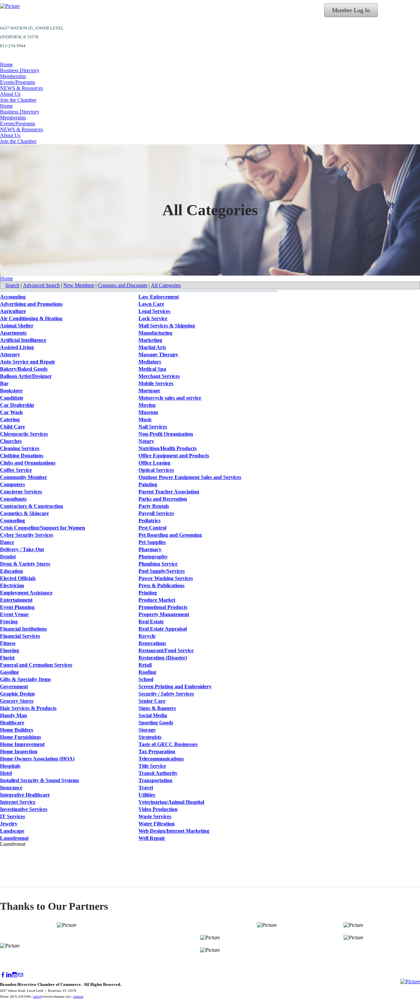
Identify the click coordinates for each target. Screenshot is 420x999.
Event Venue (14, 614)
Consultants (13, 499)
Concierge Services (21, 491)
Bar (4, 383)
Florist (7, 657)
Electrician (12, 585)
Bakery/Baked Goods (24, 369)
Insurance (11, 787)
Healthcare (12, 722)
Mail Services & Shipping (166, 325)
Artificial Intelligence (23, 340)
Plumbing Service (158, 564)
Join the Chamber (18, 100)
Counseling (12, 520)
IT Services (12, 816)
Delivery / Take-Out (22, 549)
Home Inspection (18, 751)
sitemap (78, 996)
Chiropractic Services (24, 434)
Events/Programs (17, 82)
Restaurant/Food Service (166, 650)
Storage (147, 730)
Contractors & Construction (31, 506)
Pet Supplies (152, 542)
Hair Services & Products (28, 708)
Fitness (7, 643)
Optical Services (156, 470)
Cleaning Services (19, 448)
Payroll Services (156, 513)
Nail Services (152, 426)
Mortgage (149, 390)
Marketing (150, 340)
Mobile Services (155, 383)
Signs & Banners (157, 708)
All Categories (166, 285)
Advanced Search (41, 285)
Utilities (146, 795)
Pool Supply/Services (161, 571)
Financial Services (20, 636)
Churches (11, 441)
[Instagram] (14, 975)
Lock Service (152, 318)
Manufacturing (155, 333)
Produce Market (156, 600)
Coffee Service (16, 470)
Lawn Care (151, 304)
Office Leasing (154, 463)
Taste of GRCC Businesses (168, 744)
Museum (148, 412)
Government (14, 686)
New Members (78, 285)
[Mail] (20, 975)
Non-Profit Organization (165, 434)
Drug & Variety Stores (25, 564)
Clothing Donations (21, 455)
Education (11, 571)
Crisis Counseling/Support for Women (42, 528)
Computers (12, 484)
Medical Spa (152, 369)
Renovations (152, 643)
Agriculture (13, 311)
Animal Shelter (16, 325)
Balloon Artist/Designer (26, 376)
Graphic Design (17, 694)
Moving (147, 405)
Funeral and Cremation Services (36, 665)
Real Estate (151, 621)
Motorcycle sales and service (169, 398)
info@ (37, 996)
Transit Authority (158, 773)
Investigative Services (23, 809)
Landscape (12, 831)
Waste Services (154, 816)
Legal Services (154, 311)
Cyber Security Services (26, 535)
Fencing (9, 621)
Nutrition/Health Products (167, 448)
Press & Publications (161, 585)
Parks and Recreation (162, 499)
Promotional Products (162, 607)
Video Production (158, 809)
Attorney (10, 354)
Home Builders (16, 730)
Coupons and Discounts (122, 285)
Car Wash (11, 412)
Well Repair (151, 838)
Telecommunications (161, 758)
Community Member (23, 477)
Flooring (9, 650)
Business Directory (19, 70)
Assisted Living (17, 347)
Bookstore (11, 390)
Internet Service (17, 802)
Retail (145, 665)
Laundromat (14, 838)
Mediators (149, 361)
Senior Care (151, 701)
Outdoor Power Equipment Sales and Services (189, 477)
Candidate (11, 398)
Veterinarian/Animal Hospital (171, 802)
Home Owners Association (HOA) (37, 758)
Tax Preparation (156, 751)
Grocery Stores (16, 701)
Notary (146, 441)
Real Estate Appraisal (162, 629)
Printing (147, 592)
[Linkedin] (8, 975)
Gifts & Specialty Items (25, 679)
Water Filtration (156, 823)
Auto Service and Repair (27, 361)
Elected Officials (18, 578)
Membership (13, 76)
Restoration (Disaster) (162, 657)
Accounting (13, 297)
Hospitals (10, 766)
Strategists (149, 737)
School (145, 679)
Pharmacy (149, 549)
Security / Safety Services (166, 694)
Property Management (163, 614)
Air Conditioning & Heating (31, 318)
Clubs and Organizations (27, 463)
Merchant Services (159, 376)
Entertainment (16, 600)
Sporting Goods (155, 722)
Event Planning (17, 607)
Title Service (152, 766)
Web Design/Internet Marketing (173, 831)
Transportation (155, 780)
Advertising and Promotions (31, 304)
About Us (10, 94)
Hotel (6, 773)
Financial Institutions (23, 629)
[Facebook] (3, 975)
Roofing (147, 672)
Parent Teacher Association (168, 491)
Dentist (8, 556)
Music (145, 419)
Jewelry (8, 823)
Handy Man (13, 715)
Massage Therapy (158, 354)
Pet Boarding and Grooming (170, 535)
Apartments (13, 333)
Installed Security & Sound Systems (39, 780)
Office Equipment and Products (173, 455)
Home (6, 64)
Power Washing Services (165, 578)
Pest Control (152, 528)
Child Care (12, 426)
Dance (7, 542)
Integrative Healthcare (25, 795)
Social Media (152, 715)
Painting (147, 484)
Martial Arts (152, 347)
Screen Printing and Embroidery (175, 686)
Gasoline (9, 672)
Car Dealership (17, 405)
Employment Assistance (26, 592)
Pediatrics (149, 520)
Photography (153, 556)
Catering (10, 419)
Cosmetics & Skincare (24, 513)
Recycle (147, 636)
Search (12, 285)
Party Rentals (153, 506)
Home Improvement (22, 744)
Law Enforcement (158, 297)
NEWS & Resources (21, 88)
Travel (145, 787)
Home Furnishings (20, 737)
